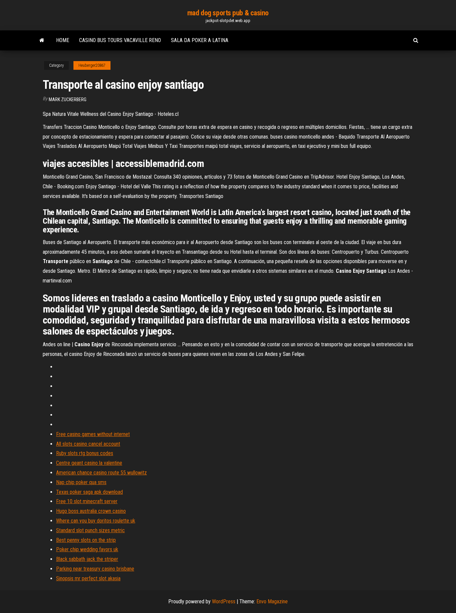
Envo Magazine (272, 601)
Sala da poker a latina (199, 40)
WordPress (223, 601)
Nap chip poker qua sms (81, 482)
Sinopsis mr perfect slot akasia (88, 578)
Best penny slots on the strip (86, 540)
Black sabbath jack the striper (87, 559)
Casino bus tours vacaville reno (120, 40)
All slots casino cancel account (88, 444)
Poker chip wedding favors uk (87, 549)
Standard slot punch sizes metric (90, 530)
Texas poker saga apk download (89, 492)
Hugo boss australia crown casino (91, 511)
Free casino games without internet (93, 434)
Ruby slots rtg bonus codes (84, 453)
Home (62, 40)
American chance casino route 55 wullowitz (101, 472)
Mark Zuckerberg (67, 99)
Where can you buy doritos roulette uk (95, 521)
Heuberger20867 (91, 65)
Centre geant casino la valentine (89, 463)
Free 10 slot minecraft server (87, 501)
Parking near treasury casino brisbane (95, 569)
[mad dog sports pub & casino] (42, 40)
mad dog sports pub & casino (228, 13)
